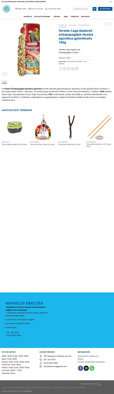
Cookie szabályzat (60, 387)
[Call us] (92, 368)
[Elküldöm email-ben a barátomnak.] (69, 69)
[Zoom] (4, 74)
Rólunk (57, 16)
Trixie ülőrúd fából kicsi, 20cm (69, 144)
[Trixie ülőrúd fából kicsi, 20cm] (71, 127)
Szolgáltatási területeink (12, 387)
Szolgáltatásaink (42, 16)
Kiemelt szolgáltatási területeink (91, 362)
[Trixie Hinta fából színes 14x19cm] (43, 127)
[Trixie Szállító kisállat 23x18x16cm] (15, 127)
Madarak (72, 25)
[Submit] (94, 9)
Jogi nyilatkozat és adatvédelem (38, 387)
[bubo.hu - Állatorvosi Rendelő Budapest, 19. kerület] (7, 8)
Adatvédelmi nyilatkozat (88, 356)
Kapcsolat (85, 16)
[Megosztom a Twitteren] (65, 69)
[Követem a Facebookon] (109, 1)
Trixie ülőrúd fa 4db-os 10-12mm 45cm (98, 145)
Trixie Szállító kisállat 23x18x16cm (14, 144)
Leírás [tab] (4, 83)
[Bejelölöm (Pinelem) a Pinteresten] (73, 69)
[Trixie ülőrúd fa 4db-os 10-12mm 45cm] (99, 127)
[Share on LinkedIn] (77, 69)
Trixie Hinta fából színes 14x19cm (42, 144)
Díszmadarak (84, 25)
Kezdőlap (28, 16)
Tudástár (74, 16)
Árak (66, 16)
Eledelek (62, 27)
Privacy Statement (77, 387)
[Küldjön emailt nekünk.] (111, 1)
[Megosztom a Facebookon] (61, 69)
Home (85, 61)
